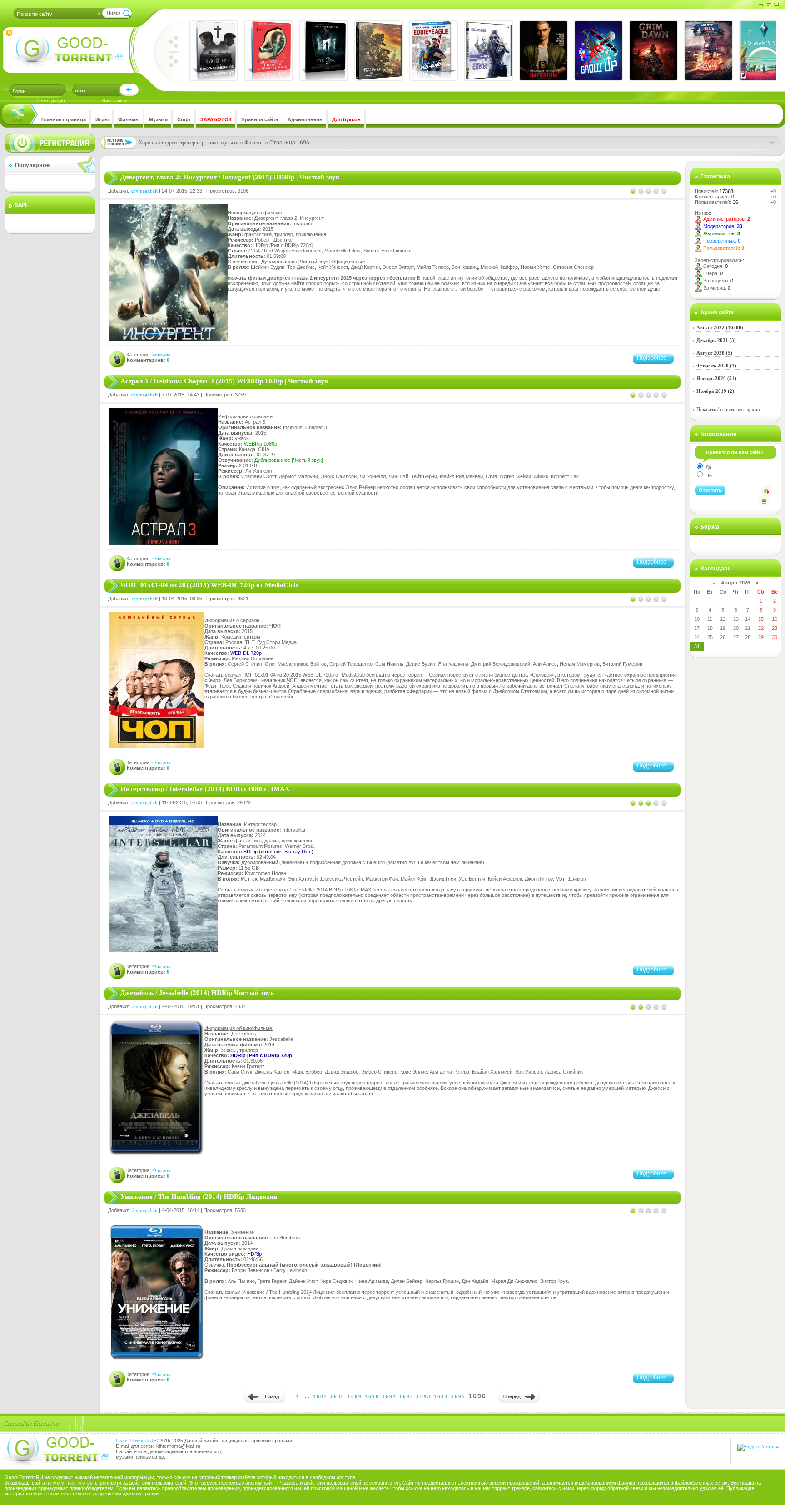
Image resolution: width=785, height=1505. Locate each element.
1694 (441, 1396)
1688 (337, 1396)
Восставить (114, 100)
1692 (406, 1396)
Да (707, 467)
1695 (458, 1396)
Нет (709, 475)
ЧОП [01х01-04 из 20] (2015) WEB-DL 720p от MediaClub (209, 585)
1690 (372, 1396)
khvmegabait (144, 190)
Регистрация (50, 100)
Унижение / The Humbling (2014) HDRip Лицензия (198, 1196)
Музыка (158, 119)
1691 (389, 1396)
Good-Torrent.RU (134, 1440)
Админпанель (305, 119)
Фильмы (128, 119)
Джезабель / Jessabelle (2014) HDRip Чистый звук (197, 992)
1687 (320, 1396)
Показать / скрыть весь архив (728, 409)
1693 (424, 1396)
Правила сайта (259, 119)
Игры (102, 119)
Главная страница (63, 119)
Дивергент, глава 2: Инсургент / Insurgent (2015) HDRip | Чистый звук (230, 177)
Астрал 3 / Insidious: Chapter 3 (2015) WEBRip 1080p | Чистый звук (224, 381)
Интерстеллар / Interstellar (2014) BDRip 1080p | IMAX (205, 788)
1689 (355, 1396)
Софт (184, 119)
